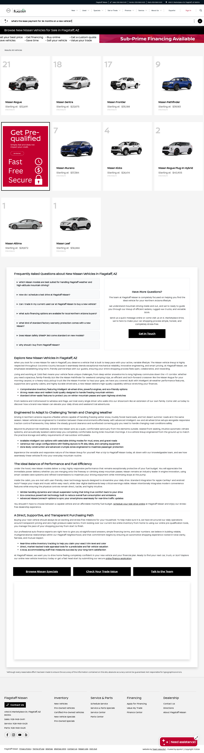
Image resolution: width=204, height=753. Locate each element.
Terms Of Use (38, 749)
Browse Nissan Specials (42, 571)
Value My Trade (134, 708)
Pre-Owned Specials (64, 721)
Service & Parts (102, 698)
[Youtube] (20, 735)
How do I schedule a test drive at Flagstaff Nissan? (44, 294)
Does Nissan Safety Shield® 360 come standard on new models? (51, 335)
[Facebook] (7, 735)
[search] (201, 10)
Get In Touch (147, 333)
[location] (166, 2)
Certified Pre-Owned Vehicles (69, 712)
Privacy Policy (25, 749)
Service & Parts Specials (103, 708)
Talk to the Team (162, 571)
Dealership (171, 698)
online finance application (119, 558)
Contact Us (17, 705)
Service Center (98, 712)
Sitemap (49, 749)
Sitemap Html (60, 749)
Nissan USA (83, 749)
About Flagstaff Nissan (174, 712)
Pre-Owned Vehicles (64, 708)
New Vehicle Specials (64, 716)
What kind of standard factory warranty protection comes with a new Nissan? (54, 324)
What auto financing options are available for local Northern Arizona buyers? (58, 313)
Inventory (61, 698)
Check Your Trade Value (102, 571)
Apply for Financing (137, 703)
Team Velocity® (159, 749)
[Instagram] (14, 735)
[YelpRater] (26, 735)
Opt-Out (93, 749)
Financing (134, 698)
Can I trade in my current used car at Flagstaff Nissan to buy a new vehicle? (57, 304)
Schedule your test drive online (129, 503)
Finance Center (134, 712)
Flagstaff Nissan (11, 749)
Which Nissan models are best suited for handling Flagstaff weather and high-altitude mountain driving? (54, 284)
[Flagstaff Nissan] (17, 10)
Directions (168, 708)
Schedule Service (99, 703)
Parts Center (97, 716)
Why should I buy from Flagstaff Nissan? (39, 344)
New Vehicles (61, 703)
